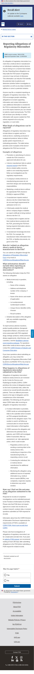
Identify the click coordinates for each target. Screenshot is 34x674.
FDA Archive (17, 602)
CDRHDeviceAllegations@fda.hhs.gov (16, 260)
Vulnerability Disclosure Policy (17, 628)
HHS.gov (17, 637)
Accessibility (17, 611)
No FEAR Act (17, 624)
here (21, 16)
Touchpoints (14, 592)
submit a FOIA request (11, 539)
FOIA (17, 633)
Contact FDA (17, 652)
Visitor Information (17, 615)
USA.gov (17, 642)
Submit (17, 586)
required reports (12, 165)
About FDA (17, 607)
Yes (8, 575)
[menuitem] (17, 558)
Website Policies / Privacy (17, 620)
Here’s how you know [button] (7, 3)
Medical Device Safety (9, 29)
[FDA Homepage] (3, 24)
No (8, 580)
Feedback (32, 334)
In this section (8, 36)
